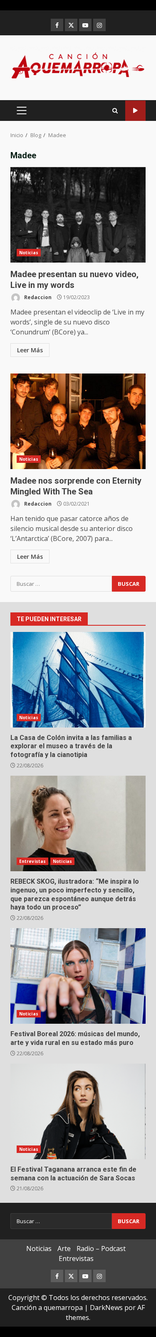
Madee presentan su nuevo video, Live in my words (78, 215)
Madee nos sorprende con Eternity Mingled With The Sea (78, 421)
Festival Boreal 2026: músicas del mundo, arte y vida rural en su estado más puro (78, 976)
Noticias (28, 253)
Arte (64, 1248)
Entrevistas (32, 861)
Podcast (135, 111)
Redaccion (37, 297)
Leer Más (30, 350)
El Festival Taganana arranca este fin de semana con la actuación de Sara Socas (78, 1111)
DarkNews (106, 1307)
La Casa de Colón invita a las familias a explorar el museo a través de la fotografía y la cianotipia (78, 679)
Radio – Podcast (101, 1248)
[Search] (115, 111)
